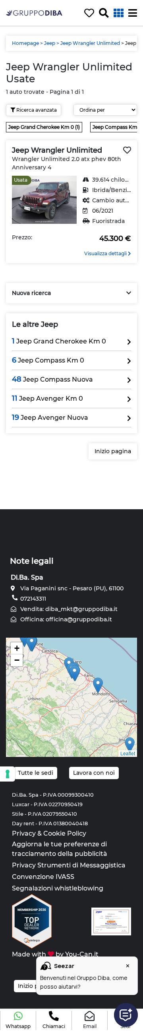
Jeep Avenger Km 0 (47, 398)
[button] (18, 1020)
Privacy (24, 833)
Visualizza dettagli (106, 253)
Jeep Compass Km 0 (48, 360)
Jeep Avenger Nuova (50, 417)
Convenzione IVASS (43, 877)
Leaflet (127, 753)
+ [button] (16, 648)
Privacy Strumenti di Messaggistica (69, 865)
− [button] (16, 660)
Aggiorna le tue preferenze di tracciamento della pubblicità (59, 848)
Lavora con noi (94, 772)
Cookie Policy (64, 833)
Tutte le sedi (35, 772)
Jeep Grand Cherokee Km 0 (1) (44, 127)
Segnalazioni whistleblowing (57, 888)
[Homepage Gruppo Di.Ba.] (34, 12)
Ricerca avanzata (36, 110)
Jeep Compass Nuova (52, 379)
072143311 (32, 598)
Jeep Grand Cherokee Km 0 (59, 341)
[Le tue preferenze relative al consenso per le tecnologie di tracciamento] (7, 774)
